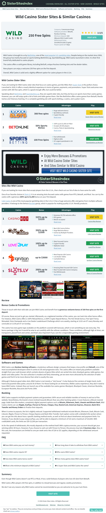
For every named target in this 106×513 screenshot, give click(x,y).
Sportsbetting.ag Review (94, 142)
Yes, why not (96, 510)
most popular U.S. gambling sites (57, 55)
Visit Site (91, 37)
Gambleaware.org (42, 505)
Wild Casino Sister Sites (10, 9)
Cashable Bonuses (54, 4)
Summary (89, 9)
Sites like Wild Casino (27, 9)
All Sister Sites (72, 4)
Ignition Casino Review (94, 260)
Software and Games (65, 9)
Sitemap (53, 505)
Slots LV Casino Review (94, 273)
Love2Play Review (94, 247)
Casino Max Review (94, 221)
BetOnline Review (94, 129)
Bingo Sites (99, 4)
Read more (57, 117)
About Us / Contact (63, 505)
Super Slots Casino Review (94, 117)
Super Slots (77, 84)
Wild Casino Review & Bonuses (46, 9)
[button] (27, 445)
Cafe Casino (6, 201)
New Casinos (86, 4)
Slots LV (27, 194)
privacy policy (14, 511)
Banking (77, 9)
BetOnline (31, 55)
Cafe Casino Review (94, 234)
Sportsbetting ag (32, 94)
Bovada (32, 203)
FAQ (82, 9)
